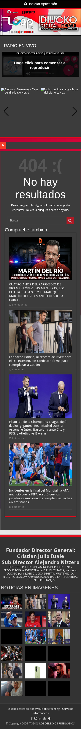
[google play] (49, 718)
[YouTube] (44, 718)
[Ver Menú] (5, 19)
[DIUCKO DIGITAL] (40, 22)
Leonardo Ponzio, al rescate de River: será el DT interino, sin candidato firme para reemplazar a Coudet (40, 361)
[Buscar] (70, 220)
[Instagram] (35, 718)
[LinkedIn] (40, 718)
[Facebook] (31, 718)
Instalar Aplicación (42, 4)
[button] (75, 111)
